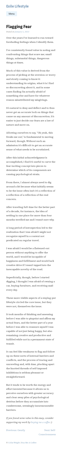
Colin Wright (14, 442)
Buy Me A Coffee (28, 442)
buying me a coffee (40, 422)
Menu (12, 13)
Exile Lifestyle (17, 6)
